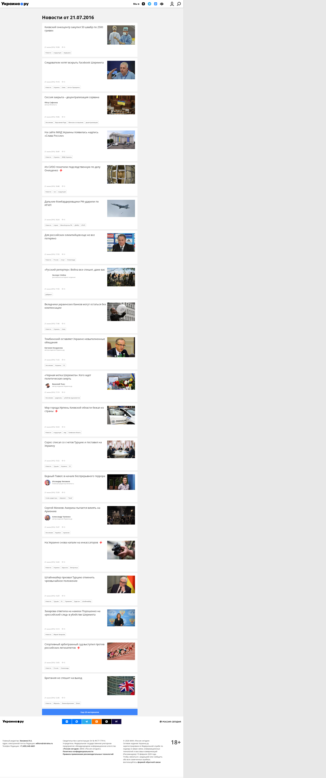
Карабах (58, 533)
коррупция (57, 53)
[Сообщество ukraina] (77, 721)
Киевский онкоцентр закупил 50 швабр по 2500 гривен (74, 28)
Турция (56, 466)
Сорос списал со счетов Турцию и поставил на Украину (73, 444)
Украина (56, 87)
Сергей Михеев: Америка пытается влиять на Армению (72, 509)
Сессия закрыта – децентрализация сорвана (72, 97)
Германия (68, 601)
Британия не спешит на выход (63, 678)
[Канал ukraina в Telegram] (87, 721)
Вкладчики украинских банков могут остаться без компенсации (75, 306)
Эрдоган (77, 601)
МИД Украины (67, 157)
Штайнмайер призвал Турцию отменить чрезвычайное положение (70, 579)
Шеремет (63, 498)
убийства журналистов (72, 398)
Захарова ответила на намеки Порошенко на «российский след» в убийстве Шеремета (72, 612)
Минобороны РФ (66, 225)
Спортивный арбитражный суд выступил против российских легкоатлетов (74, 646)
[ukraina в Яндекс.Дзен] (106, 721)
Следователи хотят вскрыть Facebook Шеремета (74, 62)
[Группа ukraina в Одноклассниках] (96, 721)
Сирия (56, 225)
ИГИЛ (83, 225)
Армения (66, 533)
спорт (63, 260)
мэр (65, 432)
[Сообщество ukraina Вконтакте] (67, 721)
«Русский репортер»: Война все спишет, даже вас (75, 269)
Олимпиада (71, 260)
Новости (48, 53)
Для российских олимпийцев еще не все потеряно (70, 236)
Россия (56, 260)
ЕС (64, 365)
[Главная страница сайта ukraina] (15, 4)
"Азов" (70, 498)
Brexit (78, 703)
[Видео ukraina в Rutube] (116, 721)
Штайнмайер (86, 601)
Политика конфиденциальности (78, 751)
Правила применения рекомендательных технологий (88, 754)
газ (55, 192)
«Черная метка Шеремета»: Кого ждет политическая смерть (68, 376)
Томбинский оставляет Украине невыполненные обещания (75, 340)
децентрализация (92, 122)
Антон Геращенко (74, 87)
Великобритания (68, 703)
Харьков (65, 567)
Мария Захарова (59, 634)
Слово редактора (51, 498)
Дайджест (48, 294)
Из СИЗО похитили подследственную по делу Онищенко (72, 168)
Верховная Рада (60, 122)
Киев (63, 87)
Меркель (57, 703)
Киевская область (75, 432)
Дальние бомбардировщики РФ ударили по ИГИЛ (72, 203)
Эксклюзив (49, 122)
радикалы (58, 398)
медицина (67, 53)
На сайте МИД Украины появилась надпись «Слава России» (71, 133)
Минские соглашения (76, 122)
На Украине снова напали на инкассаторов (72, 542)
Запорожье (74, 567)
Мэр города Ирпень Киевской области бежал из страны (74, 409)
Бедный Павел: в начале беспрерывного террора (75, 476)
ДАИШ (77, 225)
